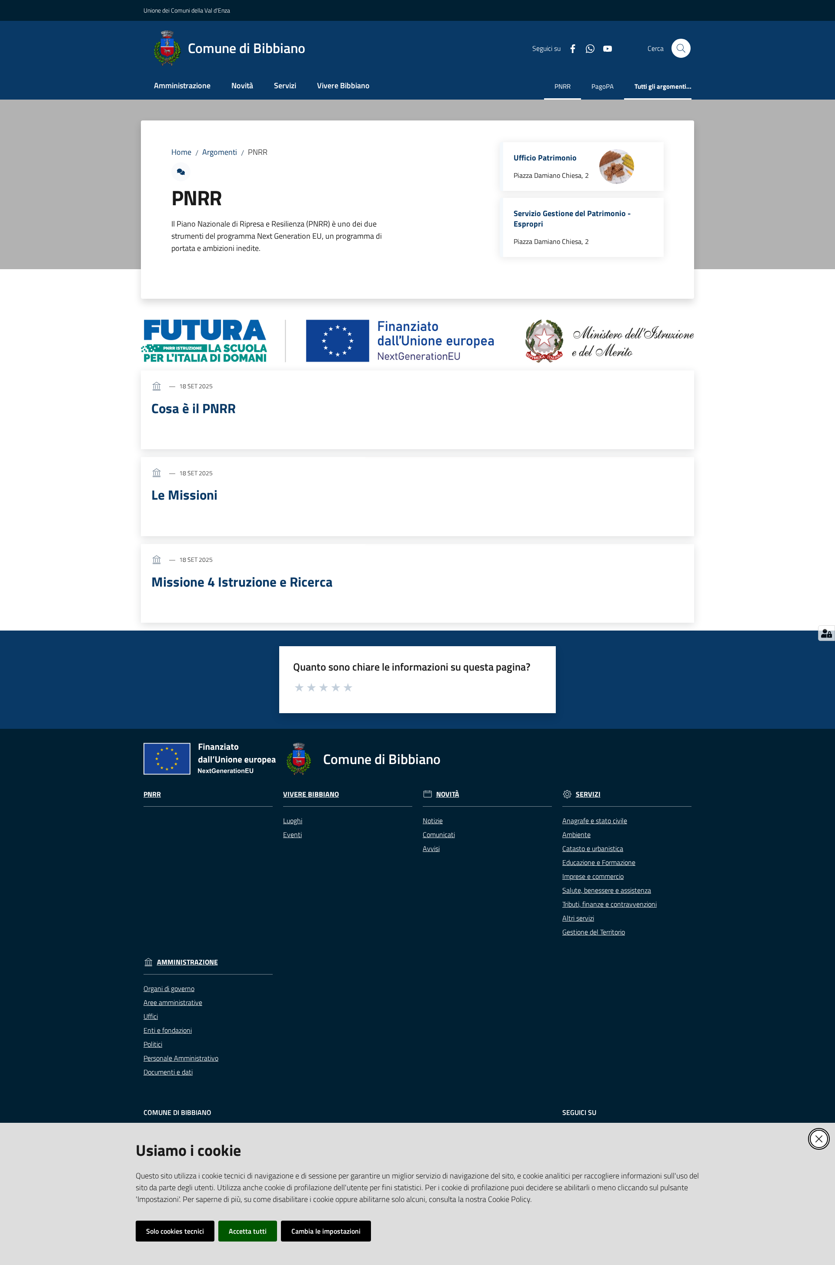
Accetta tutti (248, 1231)
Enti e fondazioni (168, 1030)
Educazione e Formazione (598, 862)
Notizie (433, 820)
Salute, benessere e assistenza (606, 890)
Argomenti (219, 152)
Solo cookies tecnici (175, 1231)
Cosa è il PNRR (193, 408)
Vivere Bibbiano (311, 794)
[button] (681, 48)
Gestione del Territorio (593, 932)
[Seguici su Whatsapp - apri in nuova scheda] (586, 48)
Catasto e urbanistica (592, 848)
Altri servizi (578, 918)
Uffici (151, 1016)
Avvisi (431, 848)
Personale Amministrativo (181, 1058)
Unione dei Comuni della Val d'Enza (187, 10)
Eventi (292, 834)
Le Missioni (184, 495)
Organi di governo (169, 988)
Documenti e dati (168, 1072)
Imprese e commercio (593, 876)
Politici (153, 1044)
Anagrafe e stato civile (594, 820)
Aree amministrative (173, 1002)
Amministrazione (187, 962)
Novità (447, 794)
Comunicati (439, 834)
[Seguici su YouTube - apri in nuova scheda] (604, 48)
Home (181, 152)
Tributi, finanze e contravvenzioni (609, 904)
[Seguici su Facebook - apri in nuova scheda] (569, 48)
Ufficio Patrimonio (545, 158)
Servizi (588, 794)
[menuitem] (182, 86)
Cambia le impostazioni (326, 1231)
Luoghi (292, 820)
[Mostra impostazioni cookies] (826, 633)
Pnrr (152, 794)
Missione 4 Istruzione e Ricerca (242, 582)
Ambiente (576, 834)
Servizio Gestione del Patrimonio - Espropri (572, 218)
